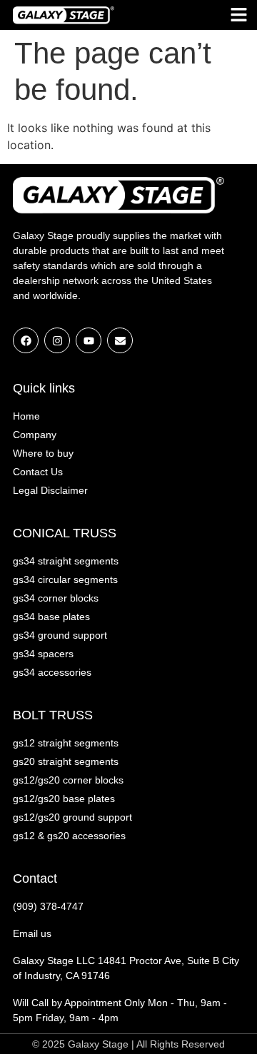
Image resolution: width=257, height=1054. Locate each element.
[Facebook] (26, 340)
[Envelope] (120, 340)
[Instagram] (57, 340)
